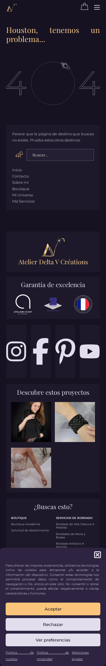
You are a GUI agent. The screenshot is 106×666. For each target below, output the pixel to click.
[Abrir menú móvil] (97, 7)
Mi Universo (22, 195)
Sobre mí (20, 182)
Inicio (17, 170)
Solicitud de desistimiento (30, 530)
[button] (97, 555)
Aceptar (53, 609)
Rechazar (53, 624)
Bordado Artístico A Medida (70, 545)
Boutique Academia (25, 524)
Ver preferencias (53, 640)
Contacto (20, 176)
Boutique (20, 189)
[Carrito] (84, 8)
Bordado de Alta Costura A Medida (75, 526)
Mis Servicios (23, 201)
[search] (19, 154)
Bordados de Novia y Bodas (70, 535)
